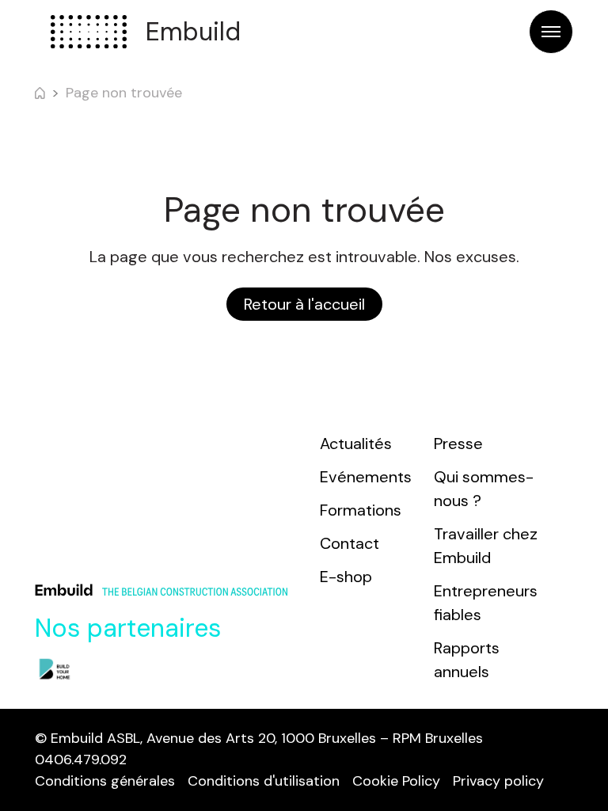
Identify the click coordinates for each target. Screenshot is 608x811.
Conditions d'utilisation (264, 780)
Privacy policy (498, 780)
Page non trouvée (124, 92)
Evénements (366, 476)
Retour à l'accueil (304, 304)
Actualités (356, 443)
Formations (360, 510)
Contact (349, 543)
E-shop (346, 576)
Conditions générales (105, 780)
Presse (458, 443)
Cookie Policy (396, 780)
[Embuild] (89, 31)
